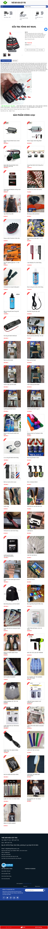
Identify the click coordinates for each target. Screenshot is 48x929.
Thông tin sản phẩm (6, 60)
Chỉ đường (39, 927)
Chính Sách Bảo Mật (6, 878)
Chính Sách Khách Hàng (6, 876)
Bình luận (15, 60)
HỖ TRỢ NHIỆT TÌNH (6, 873)
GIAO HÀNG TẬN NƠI (6, 871)
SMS (24, 927)
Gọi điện (9, 927)
